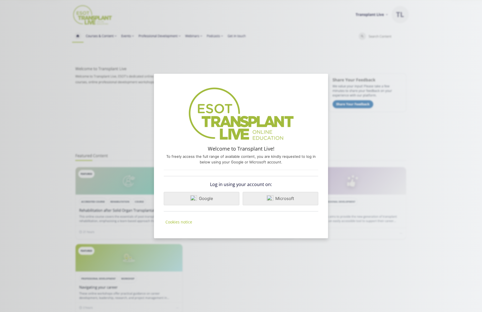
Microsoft (284, 198)
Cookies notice (178, 222)
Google (206, 198)
